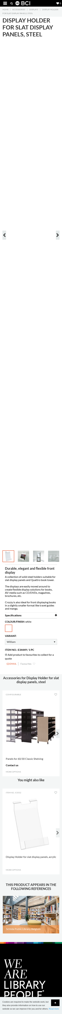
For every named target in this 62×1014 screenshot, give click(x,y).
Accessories (18, 9)
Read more (54, 1009)
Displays (33, 9)
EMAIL (13, 663)
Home (5, 9)
